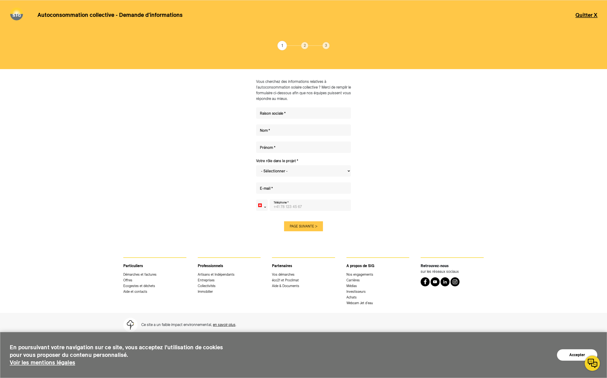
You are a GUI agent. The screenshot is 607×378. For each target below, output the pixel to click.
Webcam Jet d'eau (359, 303)
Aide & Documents (285, 286)
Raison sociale (271, 113)
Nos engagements (359, 274)
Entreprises (206, 280)
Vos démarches (283, 274)
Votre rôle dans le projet (276, 161)
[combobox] (261, 205)
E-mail (265, 188)
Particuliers (133, 266)
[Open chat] (592, 363)
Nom (264, 130)
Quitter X (586, 15)
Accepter (577, 355)
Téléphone (280, 202)
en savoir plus (224, 324)
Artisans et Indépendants (216, 274)
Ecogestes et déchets (139, 286)
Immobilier (205, 291)
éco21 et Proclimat (285, 280)
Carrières (353, 280)
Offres (127, 280)
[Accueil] (16, 15)
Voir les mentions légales (42, 362)
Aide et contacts (135, 291)
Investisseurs (356, 291)
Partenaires (282, 266)
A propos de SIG (360, 266)
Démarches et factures (139, 274)
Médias (351, 286)
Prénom (266, 147)
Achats (351, 297)
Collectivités (207, 286)
